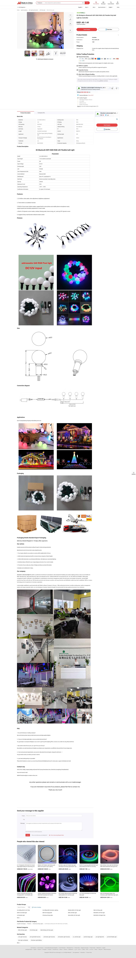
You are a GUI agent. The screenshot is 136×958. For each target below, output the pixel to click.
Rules (118, 7)
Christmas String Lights (47, 915)
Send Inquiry (87, 29)
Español (39, 949)
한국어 (79, 949)
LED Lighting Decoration (33, 10)
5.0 (101, 115)
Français (49, 949)
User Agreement (76, 952)
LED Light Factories (22, 936)
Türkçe (95, 949)
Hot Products (33, 947)
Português (44, 949)
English (35, 949)
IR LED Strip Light (33, 930)
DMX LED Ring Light (98, 910)
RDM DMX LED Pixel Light (99, 912)
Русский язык (55, 949)
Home (18, 10)
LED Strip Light (42, 10)
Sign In (78, 106)
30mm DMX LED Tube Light (74, 915)
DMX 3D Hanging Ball (47, 912)
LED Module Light (21, 915)
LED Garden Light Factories (64, 936)
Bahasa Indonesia (107, 949)
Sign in (117, 3)
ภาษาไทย (91, 949)
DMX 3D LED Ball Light (22, 912)
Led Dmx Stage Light (88, 936)
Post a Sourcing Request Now (56, 835)
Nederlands (70, 949)
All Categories (22, 7)
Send (28, 835)
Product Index (92, 947)
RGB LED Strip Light (50, 10)
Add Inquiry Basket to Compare (45, 59)
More (18, 942)
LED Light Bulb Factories (35, 936)
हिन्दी (87, 949)
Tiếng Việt (100, 949)
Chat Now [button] (109, 29)
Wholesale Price (70, 947)
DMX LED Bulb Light (72, 912)
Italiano (61, 949)
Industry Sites (77, 947)
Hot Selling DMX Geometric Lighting (50, 910)
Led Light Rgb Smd (100, 936)
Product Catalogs (37, 907)
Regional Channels (84, 947)
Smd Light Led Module (23, 940)
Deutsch (65, 949)
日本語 (83, 949)
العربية (75, 949)
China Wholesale (62, 947)
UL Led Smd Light (77, 936)
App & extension (101, 7)
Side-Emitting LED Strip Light (46, 930)
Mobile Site (99, 947)
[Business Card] (117, 119)
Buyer (86, 7)
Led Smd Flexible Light (112, 936)
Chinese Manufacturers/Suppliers (51, 947)
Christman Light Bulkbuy (36, 940)
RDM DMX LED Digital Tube (99, 915)
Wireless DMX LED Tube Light (74, 910)
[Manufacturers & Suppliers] (24, 2)
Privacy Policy (89, 952)
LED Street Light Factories (49, 936)
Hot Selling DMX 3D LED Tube (23, 910)
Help (94, 7)
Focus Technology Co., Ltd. (59, 952)
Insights (103, 947)
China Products (40, 947)
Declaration (82, 952)
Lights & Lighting (24, 10)
